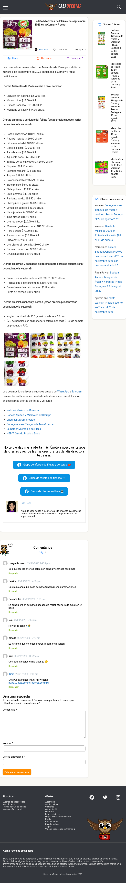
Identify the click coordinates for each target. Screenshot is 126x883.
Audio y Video (52, 804)
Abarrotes (62, 49)
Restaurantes (51, 821)
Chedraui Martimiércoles (21, 419)
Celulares (49, 806)
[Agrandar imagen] (17, 21)
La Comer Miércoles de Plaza (24, 428)
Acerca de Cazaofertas (14, 802)
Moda (48, 819)
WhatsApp (63, 391)
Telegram (77, 391)
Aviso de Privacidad (12, 809)
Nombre (8, 743)
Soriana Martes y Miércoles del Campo (29, 415)
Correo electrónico (14, 756)
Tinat (11, 674)
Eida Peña (26, 503)
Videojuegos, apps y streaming (60, 829)
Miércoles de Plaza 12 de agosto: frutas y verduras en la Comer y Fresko (116, 140)
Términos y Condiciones (14, 806)
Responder (14, 573)
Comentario (10, 709)
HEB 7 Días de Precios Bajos (23, 433)
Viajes (48, 826)
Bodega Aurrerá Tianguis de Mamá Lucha (30, 424)
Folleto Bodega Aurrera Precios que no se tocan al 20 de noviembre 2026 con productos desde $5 (109, 256)
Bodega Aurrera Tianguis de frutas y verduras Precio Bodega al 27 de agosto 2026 (117, 43)
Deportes (49, 811)
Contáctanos (9, 804)
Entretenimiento (52, 814)
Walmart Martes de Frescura (23, 410)
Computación (51, 809)
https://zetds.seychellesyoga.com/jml (29, 682)
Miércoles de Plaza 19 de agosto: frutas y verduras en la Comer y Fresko (116, 75)
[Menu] (6, 6)
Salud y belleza (52, 824)
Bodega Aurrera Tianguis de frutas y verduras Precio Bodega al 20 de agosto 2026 (117, 108)
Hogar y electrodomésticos (58, 816)
